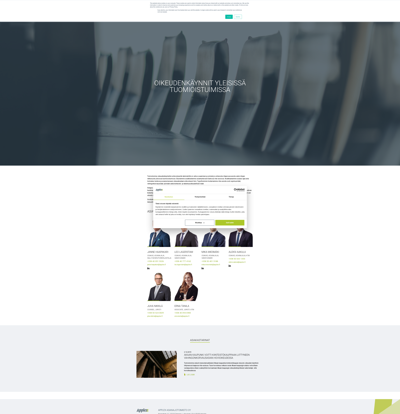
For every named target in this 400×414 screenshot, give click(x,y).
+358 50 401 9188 (210, 261)
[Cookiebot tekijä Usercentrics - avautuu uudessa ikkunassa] (235, 189)
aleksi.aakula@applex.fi (237, 262)
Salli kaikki (230, 223)
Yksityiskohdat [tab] (200, 197)
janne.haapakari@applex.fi (156, 265)
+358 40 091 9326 (155, 261)
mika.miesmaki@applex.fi (211, 265)
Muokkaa (198, 223)
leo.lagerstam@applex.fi (183, 265)
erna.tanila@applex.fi (181, 316)
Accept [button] (229, 17)
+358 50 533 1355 (237, 259)
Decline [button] (238, 17)
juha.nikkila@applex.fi (155, 316)
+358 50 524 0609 (155, 313)
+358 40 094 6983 (182, 313)
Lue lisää (191, 375)
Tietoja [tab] (231, 197)
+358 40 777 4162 (182, 261)
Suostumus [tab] (169, 197)
